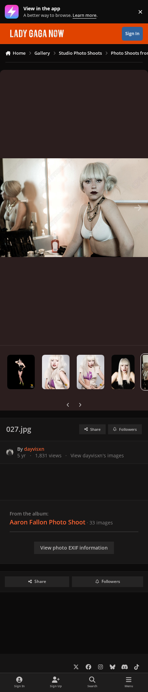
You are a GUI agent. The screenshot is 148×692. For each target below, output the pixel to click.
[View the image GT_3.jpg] (21, 372)
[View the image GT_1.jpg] (90, 372)
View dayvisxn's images (97, 455)
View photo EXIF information (74, 547)
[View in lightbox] (74, 207)
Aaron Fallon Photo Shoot (47, 522)
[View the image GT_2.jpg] (56, 372)
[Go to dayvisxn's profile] (9, 452)
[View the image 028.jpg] (123, 372)
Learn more (13, 12)
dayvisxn (34, 449)
